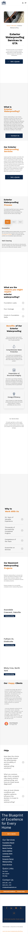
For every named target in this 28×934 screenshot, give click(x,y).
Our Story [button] (5, 871)
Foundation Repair (8, 843)
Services (13, 25)
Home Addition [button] (7, 851)
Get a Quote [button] (5, 873)
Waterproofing (7, 862)
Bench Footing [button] (7, 848)
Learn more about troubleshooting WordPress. (13, 931)
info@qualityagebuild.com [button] (9, 887)
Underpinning (6, 845)
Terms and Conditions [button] (9, 891)
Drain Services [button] (7, 864)
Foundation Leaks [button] (10, 303)
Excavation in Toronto (6, 234)
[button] (25, 3)
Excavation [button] (6, 856)
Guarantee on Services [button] (10, 548)
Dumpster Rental (7, 859)
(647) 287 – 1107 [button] (6, 882)
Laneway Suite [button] (7, 853)
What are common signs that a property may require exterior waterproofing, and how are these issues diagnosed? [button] (11, 779)
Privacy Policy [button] (21, 891)
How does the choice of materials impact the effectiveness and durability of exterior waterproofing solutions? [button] (11, 762)
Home (8, 25)
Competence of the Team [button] (10, 540)
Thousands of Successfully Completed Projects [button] (10, 530)
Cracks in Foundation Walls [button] (11, 316)
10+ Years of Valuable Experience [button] (9, 519)
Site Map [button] (4, 876)
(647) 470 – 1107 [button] (6, 885)
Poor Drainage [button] (9, 309)
